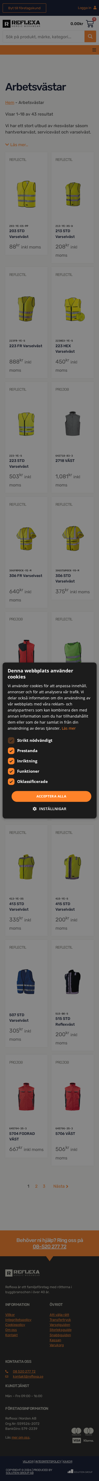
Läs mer (69, 728)
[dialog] (49, 740)
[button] (49, 809)
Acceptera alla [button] (51, 796)
